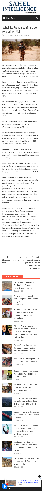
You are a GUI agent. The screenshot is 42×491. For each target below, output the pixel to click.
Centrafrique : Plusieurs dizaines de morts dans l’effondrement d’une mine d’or (26, 461)
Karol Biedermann (23, 35)
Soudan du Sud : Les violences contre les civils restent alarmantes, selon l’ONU (25, 387)
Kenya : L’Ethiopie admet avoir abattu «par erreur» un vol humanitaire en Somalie (31, 262)
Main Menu (10, 18)
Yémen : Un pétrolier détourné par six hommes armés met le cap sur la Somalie (27, 415)
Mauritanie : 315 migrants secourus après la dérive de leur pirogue (26, 299)
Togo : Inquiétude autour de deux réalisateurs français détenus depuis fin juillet (26, 374)
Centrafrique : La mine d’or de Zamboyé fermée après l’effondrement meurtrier (25, 285)
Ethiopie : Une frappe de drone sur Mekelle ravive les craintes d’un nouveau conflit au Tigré (25, 401)
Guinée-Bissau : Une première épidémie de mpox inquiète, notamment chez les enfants (25, 348)
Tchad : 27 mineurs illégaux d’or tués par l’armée (11, 260)
